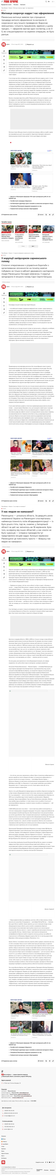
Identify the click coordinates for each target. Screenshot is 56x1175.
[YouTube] (50, 1162)
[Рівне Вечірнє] (13, 1)
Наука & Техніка (33, 230)
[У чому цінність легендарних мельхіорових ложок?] (21, 229)
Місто (9, 232)
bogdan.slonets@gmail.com (24, 1094)
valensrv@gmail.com (24, 1092)
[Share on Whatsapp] (4, 63)
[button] (2, 1)
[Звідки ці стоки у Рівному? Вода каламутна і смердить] (7, 229)
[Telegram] (54, 1162)
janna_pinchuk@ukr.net (26, 1095)
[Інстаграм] (52, 1162)
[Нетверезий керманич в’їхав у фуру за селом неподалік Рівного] (48, 229)
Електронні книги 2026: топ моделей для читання (34, 236)
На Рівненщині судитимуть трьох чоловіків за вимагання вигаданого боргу (31, 203)
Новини (4, 10)
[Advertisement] (31, 119)
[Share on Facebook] (4, 56)
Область (50, 232)
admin (8, 44)
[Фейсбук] (46, 1162)
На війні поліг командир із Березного (21, 201)
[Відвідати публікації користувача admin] (3, 44)
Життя (17, 232)
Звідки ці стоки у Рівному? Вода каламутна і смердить (7, 236)
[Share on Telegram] (4, 67)
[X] (48, 1162)
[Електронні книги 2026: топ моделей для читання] (35, 229)
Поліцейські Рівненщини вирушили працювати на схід (25, 206)
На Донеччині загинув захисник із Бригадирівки (24, 208)
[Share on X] (4, 60)
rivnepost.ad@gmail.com (17, 1097)
